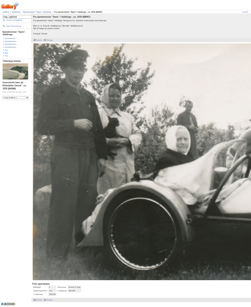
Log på (245, 12)
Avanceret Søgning (14, 20)
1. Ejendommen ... (10, 38)
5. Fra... (6, 50)
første (39, 40)
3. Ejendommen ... (10, 44)
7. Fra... (6, 56)
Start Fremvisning (13, 26)
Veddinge (16, 12)
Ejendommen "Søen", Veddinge (37, 12)
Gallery (6, 12)
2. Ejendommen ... (10, 41)
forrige (50, 40)
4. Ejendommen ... (10, 47)
